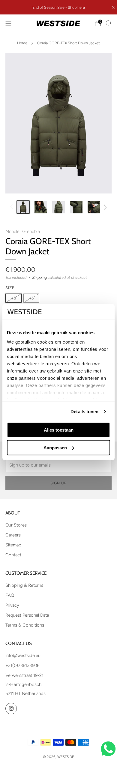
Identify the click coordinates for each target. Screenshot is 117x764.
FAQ (9, 595)
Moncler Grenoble (22, 231)
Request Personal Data (27, 615)
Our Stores (16, 525)
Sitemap (13, 545)
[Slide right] (104, 207)
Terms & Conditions (24, 625)
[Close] (113, 7)
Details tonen (84, 411)
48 (13, 298)
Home (22, 43)
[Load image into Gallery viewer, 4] (76, 207)
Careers (13, 535)
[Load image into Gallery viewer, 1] (23, 207)
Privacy (12, 605)
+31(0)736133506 (22, 665)
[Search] (109, 23)
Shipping (39, 277)
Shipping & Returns (24, 585)
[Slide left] (12, 207)
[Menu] (8, 23)
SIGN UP (58, 483)
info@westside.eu (22, 655)
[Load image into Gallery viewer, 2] (40, 207)
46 (31, 298)
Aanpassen (55, 447)
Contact (13, 555)
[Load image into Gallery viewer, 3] (58, 207)
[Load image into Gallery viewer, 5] (93, 207)
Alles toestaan (59, 429)
